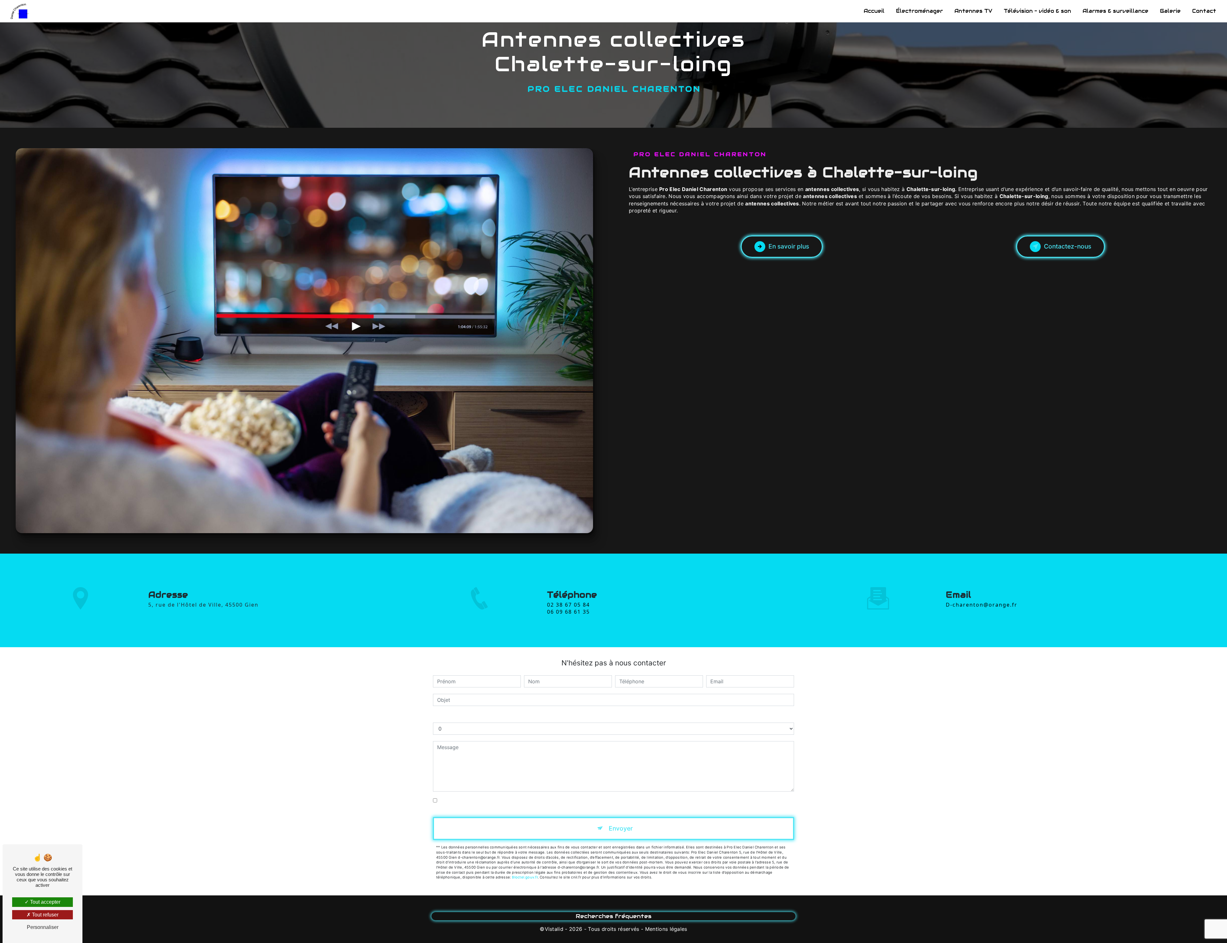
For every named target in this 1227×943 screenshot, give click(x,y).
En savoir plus (788, 246)
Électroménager (919, 11)
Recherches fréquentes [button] (614, 916)
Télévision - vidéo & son (1037, 11)
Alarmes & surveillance (1115, 11)
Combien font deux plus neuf (468, 716)
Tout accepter (44, 902)
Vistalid (554, 929)
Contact (1204, 11)
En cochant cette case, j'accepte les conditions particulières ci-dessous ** (529, 800)
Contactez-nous (1067, 246)
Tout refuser (44, 914)
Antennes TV (973, 11)
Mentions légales (666, 929)
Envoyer (621, 828)
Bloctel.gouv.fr (524, 877)
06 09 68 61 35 (568, 611)
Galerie (1170, 11)
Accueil (874, 11)
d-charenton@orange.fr (981, 604)
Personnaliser (42, 927)
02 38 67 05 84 (568, 604)
